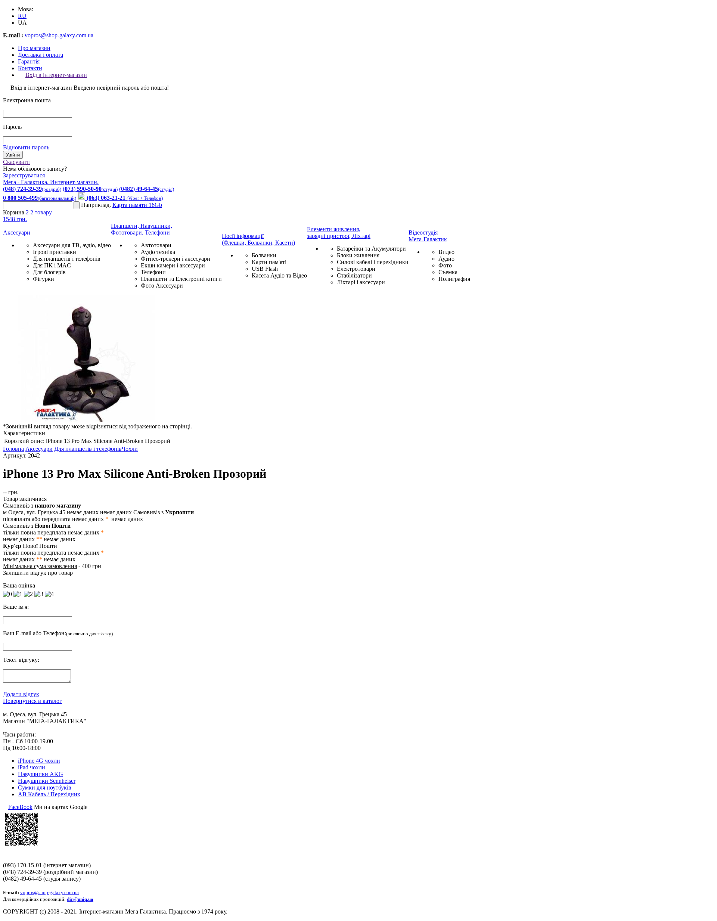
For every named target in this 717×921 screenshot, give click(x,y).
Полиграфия (454, 279)
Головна (13, 449)
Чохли (130, 449)
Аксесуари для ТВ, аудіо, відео (72, 245)
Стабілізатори (354, 275)
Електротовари (356, 269)
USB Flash (265, 269)
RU (22, 16)
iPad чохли (31, 767)
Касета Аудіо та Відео (279, 275)
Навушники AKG (40, 774)
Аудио (446, 258)
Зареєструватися (24, 175)
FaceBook (20, 807)
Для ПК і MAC (52, 265)
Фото (445, 265)
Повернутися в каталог (32, 701)
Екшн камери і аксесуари (173, 265)
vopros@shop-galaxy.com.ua (59, 35)
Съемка (447, 272)
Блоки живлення (358, 255)
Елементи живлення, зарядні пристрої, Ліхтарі (338, 232)
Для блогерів (49, 272)
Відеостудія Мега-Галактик (428, 235)
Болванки (264, 255)
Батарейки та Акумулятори (371, 248)
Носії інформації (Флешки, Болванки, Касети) (258, 239)
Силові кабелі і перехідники (373, 262)
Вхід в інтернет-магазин (56, 75)
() (32, 189)
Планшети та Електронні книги (181, 279)
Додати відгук (21, 694)
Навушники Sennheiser (46, 781)
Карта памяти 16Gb (137, 205)
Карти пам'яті (269, 262)
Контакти (30, 68)
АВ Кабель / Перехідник (49, 794)
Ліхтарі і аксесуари (361, 282)
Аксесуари (16, 232)
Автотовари (156, 245)
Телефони (153, 272)
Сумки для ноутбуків (44, 787)
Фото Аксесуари (162, 285)
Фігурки (43, 279)
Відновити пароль (26, 147)
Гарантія (29, 61)
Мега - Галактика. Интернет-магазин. (51, 182)
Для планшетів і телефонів (66, 258)
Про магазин (34, 48)
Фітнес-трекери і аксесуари (175, 258)
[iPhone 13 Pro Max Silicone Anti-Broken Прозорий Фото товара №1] (85, 419)
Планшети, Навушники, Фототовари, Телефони (141, 229)
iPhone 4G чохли (39, 760)
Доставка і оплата (40, 55)
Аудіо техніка (158, 252)
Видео (446, 252)
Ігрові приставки (54, 252)
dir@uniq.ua (80, 899)
